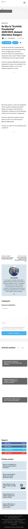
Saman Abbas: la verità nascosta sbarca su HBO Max (9, 485)
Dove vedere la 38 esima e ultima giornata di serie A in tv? (20, 259)
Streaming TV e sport (8, 521)
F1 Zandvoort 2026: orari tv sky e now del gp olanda (12, 399)
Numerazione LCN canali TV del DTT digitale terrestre (13, 519)
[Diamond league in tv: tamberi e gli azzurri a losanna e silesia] (14, 376)
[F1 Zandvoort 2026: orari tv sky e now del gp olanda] (14, 394)
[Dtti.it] (11, 3)
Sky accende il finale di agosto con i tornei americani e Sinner (13, 363)
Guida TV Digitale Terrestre (13, 517)
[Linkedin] (14, 293)
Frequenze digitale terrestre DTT (15, 516)
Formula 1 (6, 395)
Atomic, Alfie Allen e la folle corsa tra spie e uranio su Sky (9, 505)
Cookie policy (14, 524)
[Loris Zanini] (3, 38)
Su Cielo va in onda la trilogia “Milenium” (7, 258)
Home (2, 11)
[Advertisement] (14, 87)
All (18, 347)
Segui (24, 446)
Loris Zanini (11, 38)
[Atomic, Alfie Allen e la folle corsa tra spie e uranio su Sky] (21, 505)
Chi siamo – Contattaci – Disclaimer (10, 522)
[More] (20, 42)
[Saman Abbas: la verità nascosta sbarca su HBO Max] (21, 485)
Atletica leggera (8, 376)
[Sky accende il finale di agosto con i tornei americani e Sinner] (14, 358)
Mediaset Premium (18, 521)
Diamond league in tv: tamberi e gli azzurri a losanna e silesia (11, 381)
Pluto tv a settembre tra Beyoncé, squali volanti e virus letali (9, 466)
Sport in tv (7, 11)
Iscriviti (23, 453)
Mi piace (23, 443)
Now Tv (6, 358)
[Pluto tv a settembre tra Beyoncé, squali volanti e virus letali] (21, 465)
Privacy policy (22, 522)
